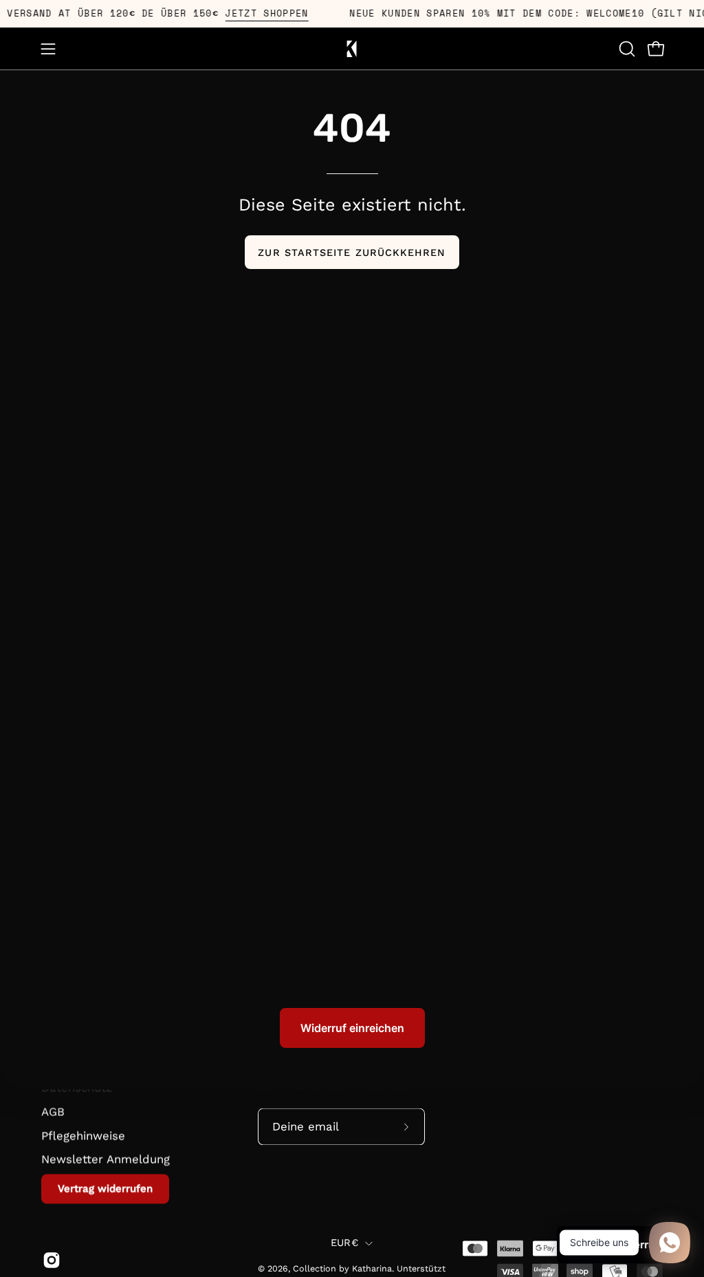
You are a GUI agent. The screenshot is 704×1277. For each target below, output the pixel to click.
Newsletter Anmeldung (105, 1159)
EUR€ (344, 1242)
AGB (53, 1111)
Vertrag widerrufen (105, 1188)
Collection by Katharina (342, 1268)
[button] (625, 48)
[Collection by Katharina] (352, 48)
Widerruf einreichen (352, 1028)
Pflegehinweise (83, 1135)
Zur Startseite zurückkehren (352, 252)
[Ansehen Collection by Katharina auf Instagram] (49, 1259)
